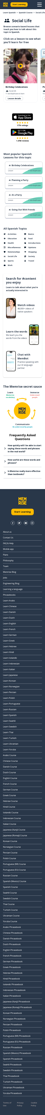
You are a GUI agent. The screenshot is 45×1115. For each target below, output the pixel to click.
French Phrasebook (12, 955)
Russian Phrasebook (12, 1047)
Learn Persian (9, 692)
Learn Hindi (8, 652)
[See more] (39, 5)
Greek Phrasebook (12, 967)
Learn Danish (9, 612)
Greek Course (9, 795)
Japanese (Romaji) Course (15, 835)
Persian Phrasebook (12, 1024)
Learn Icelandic (10, 657)
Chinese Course (10, 761)
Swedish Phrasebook (13, 1070)
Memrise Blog (9, 572)
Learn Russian (9, 709)
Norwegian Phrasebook (14, 1018)
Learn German (9, 635)
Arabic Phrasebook (12, 927)
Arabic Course (9, 755)
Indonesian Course (12, 818)
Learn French (9, 629)
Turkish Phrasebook (12, 1081)
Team (5, 566)
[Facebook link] (13, 523)
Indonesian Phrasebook (14, 990)
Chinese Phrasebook (12, 932)
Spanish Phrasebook (12, 1058)
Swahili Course (10, 892)
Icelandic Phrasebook (13, 984)
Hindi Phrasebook (11, 978)
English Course (10, 778)
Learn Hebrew (9, 646)
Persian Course (10, 852)
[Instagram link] (32, 523)
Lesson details (14, 98)
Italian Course (9, 824)
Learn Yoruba (9, 749)
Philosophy (8, 560)
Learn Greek (9, 640)
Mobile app (8, 549)
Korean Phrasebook (12, 1013)
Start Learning (19, 4)
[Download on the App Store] (22, 116)
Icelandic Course (10, 812)
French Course (10, 783)
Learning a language (12, 589)
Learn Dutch (9, 617)
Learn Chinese (9, 606)
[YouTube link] (26, 523)
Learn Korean (9, 680)
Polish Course (9, 858)
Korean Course (10, 841)
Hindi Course (9, 806)
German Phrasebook (12, 961)
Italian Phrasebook (12, 995)
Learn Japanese (10, 675)
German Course (10, 789)
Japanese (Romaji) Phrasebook (17, 1007)
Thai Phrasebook (11, 1076)
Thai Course (8, 904)
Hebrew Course (10, 801)
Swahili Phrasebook (12, 1064)
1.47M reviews (22, 141)
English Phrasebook (12, 950)
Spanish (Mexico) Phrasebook (17, 1053)
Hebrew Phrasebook (12, 973)
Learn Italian (9, 669)
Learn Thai (8, 732)
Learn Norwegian (11, 686)
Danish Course (10, 766)
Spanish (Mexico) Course (14, 881)
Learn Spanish (9, 12)
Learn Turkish (9, 738)
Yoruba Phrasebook (12, 1093)
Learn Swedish (10, 726)
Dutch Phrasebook (12, 944)
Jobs (5, 577)
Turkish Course (10, 910)
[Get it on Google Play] (22, 132)
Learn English (9, 623)
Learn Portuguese (11, 703)
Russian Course (10, 875)
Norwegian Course (12, 847)
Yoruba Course (10, 921)
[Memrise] (5, 5)
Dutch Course (9, 772)
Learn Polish (9, 698)
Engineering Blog (11, 583)
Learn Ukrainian (10, 743)
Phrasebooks (9, 594)
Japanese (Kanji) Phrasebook (16, 1001)
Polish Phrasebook (12, 1030)
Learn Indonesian (11, 663)
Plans (5, 554)
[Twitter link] (19, 523)
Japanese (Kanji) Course (14, 829)
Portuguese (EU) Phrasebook (16, 1041)
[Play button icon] (20, 66)
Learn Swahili (9, 720)
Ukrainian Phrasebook (13, 1087)
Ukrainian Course (11, 915)
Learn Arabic (9, 600)
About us (7, 531)
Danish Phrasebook (12, 938)
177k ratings (22, 125)
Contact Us (8, 537)
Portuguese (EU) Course (14, 869)
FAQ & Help (8, 543)
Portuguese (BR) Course (14, 864)
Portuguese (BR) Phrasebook (16, 1036)
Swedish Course (10, 898)
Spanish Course (25, 12)
